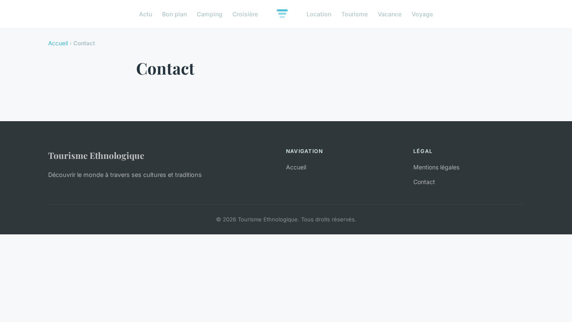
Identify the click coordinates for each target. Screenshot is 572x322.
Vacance (390, 14)
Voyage (422, 14)
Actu (145, 14)
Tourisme (354, 14)
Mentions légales (436, 167)
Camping (209, 14)
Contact (424, 181)
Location (319, 14)
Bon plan (174, 14)
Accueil (58, 43)
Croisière (245, 14)
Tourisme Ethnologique (96, 155)
